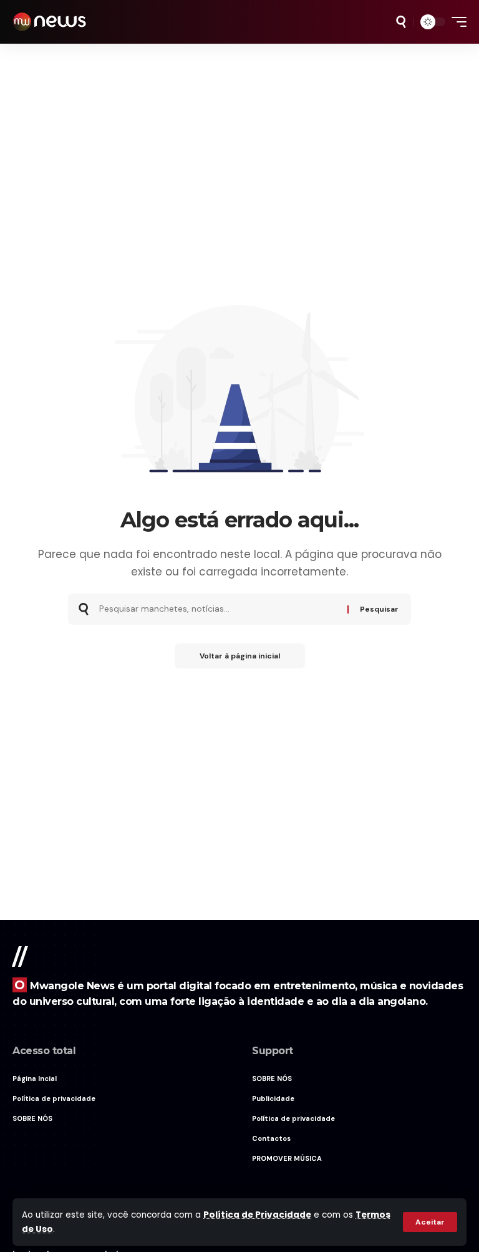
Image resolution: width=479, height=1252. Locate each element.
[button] (430, 1222)
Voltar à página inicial (240, 656)
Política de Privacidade (257, 1215)
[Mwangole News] (49, 21)
